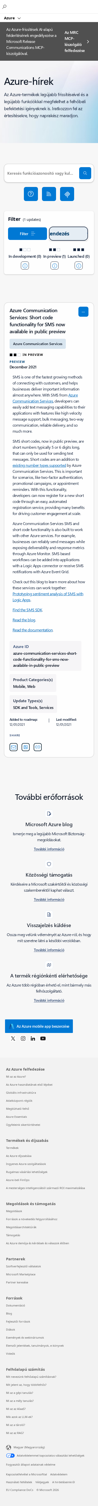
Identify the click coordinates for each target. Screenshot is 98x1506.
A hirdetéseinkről (63, 1482)
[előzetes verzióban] (54, 265)
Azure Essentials (16, 1117)
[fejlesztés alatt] (24, 265)
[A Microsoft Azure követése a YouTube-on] (43, 1038)
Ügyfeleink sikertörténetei (23, 1125)
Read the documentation (33, 629)
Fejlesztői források (18, 1321)
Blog (9, 1313)
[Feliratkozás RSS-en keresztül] (49, 194)
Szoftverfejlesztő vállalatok (23, 1266)
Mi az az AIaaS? (16, 1409)
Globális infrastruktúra (21, 1092)
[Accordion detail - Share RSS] (26, 747)
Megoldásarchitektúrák (21, 1227)
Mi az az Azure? (16, 1076)
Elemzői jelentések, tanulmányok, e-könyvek (35, 1345)
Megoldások (14, 1211)
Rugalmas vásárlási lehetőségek (26, 1172)
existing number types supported (39, 465)
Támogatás (13, 1235)
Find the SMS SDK (27, 609)
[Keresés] (85, 173)
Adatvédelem (58, 1474)
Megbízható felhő (17, 1108)
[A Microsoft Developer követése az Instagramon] (23, 1038)
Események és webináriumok (25, 1337)
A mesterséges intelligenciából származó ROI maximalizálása (45, 1188)
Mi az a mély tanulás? (20, 1401)
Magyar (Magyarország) (29, 1447)
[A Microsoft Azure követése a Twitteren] (13, 1038)
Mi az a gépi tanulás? (19, 1393)
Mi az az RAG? (15, 1433)
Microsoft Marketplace (20, 1274)
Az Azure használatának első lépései (29, 1084)
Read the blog (24, 619)
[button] (31, 194)
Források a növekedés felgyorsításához (31, 1219)
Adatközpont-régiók (19, 1100)
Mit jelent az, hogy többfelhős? (26, 1385)
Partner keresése (17, 1282)
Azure (10, 17)
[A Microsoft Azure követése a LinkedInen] (33, 1038)
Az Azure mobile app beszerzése (43, 1026)
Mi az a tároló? (15, 1425)
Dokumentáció (15, 1305)
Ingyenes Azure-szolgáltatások (26, 1164)
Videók (10, 1353)
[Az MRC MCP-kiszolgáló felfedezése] (67, 194)
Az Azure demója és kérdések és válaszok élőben (37, 1243)
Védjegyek (42, 1482)
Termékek (12, 1148)
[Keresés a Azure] (5, 7)
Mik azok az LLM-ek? (19, 1417)
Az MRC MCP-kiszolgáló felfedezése (75, 41)
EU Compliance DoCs (19, 1490)
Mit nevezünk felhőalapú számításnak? (31, 1377)
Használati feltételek (19, 1482)
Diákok (10, 1329)
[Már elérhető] (78, 265)
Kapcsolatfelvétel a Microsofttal (26, 1474)
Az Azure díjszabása (18, 1156)
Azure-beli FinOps (17, 1180)
